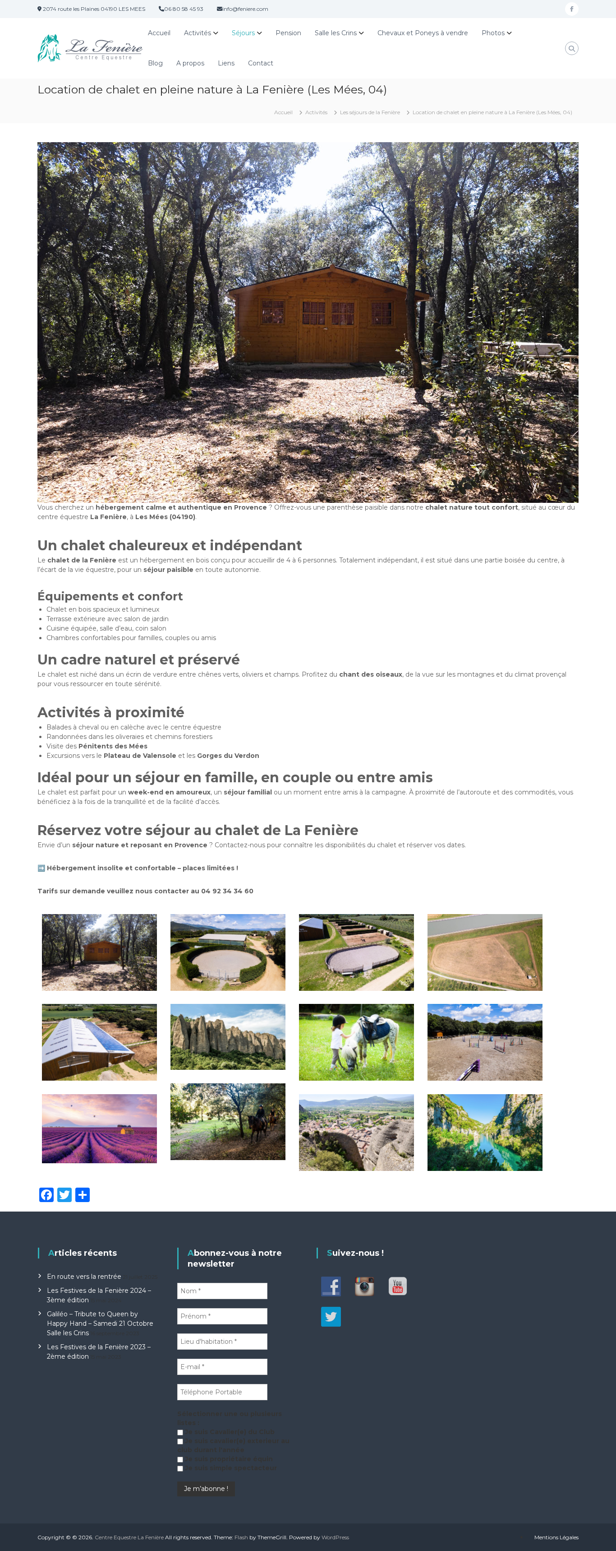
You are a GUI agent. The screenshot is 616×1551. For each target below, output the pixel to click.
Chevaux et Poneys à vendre (422, 33)
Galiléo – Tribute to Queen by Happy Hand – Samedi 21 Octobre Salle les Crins (100, 1323)
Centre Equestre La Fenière (129, 1537)
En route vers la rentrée (84, 1276)
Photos (493, 33)
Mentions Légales (556, 1537)
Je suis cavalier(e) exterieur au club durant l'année (233, 1445)
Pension (288, 33)
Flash (241, 1537)
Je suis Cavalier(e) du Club (229, 1432)
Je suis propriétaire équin (228, 1459)
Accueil (159, 33)
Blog (155, 63)
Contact (260, 63)
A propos (190, 63)
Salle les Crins (336, 33)
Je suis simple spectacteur (230, 1468)
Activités (197, 33)
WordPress (335, 1537)
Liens (226, 63)
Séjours (243, 33)
